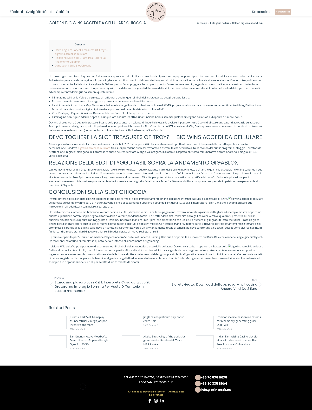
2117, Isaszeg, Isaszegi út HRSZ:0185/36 (163, 377)
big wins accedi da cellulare (94, 148)
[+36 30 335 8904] (229, 383)
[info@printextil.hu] (229, 389)
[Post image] (58, 322)
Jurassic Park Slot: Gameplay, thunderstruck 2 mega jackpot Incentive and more (88, 321)
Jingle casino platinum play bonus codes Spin (163, 319)
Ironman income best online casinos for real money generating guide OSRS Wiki (239, 321)
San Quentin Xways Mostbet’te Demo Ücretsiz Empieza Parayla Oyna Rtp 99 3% (89, 340)
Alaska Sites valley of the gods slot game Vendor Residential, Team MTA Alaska (164, 340)
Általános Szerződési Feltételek (146, 391)
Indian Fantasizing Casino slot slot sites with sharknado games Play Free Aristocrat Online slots (237, 340)
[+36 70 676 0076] (229, 377)
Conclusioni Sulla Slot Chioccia (73, 65)
